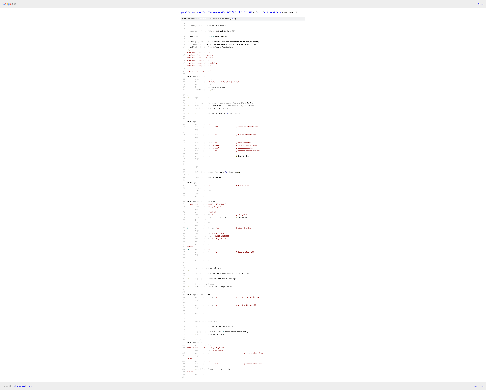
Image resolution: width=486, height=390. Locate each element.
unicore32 (269, 12)
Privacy (22, 386)
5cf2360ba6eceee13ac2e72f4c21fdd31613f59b (227, 12)
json (481, 386)
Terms (29, 386)
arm (191, 12)
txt (475, 386)
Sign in (480, 4)
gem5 (184, 12)
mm (279, 12)
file (233, 18)
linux (198, 12)
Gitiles (15, 386)
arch (259, 12)
